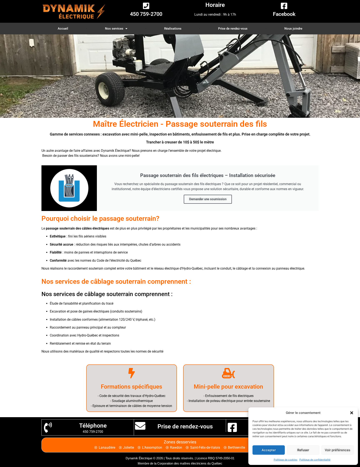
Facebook (284, 14)
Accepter (269, 450)
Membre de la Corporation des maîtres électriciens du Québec (180, 463)
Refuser (303, 450)
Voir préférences (337, 450)
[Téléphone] (48, 427)
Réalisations (172, 28)
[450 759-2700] (146, 5)
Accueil (63, 28)
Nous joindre (293, 28)
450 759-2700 (146, 14)
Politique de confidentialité (314, 459)
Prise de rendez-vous (233, 28)
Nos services (114, 28)
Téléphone (93, 425)
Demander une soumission (207, 199)
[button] (352, 413)
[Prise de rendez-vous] (140, 426)
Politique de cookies (285, 459)
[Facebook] (284, 5)
